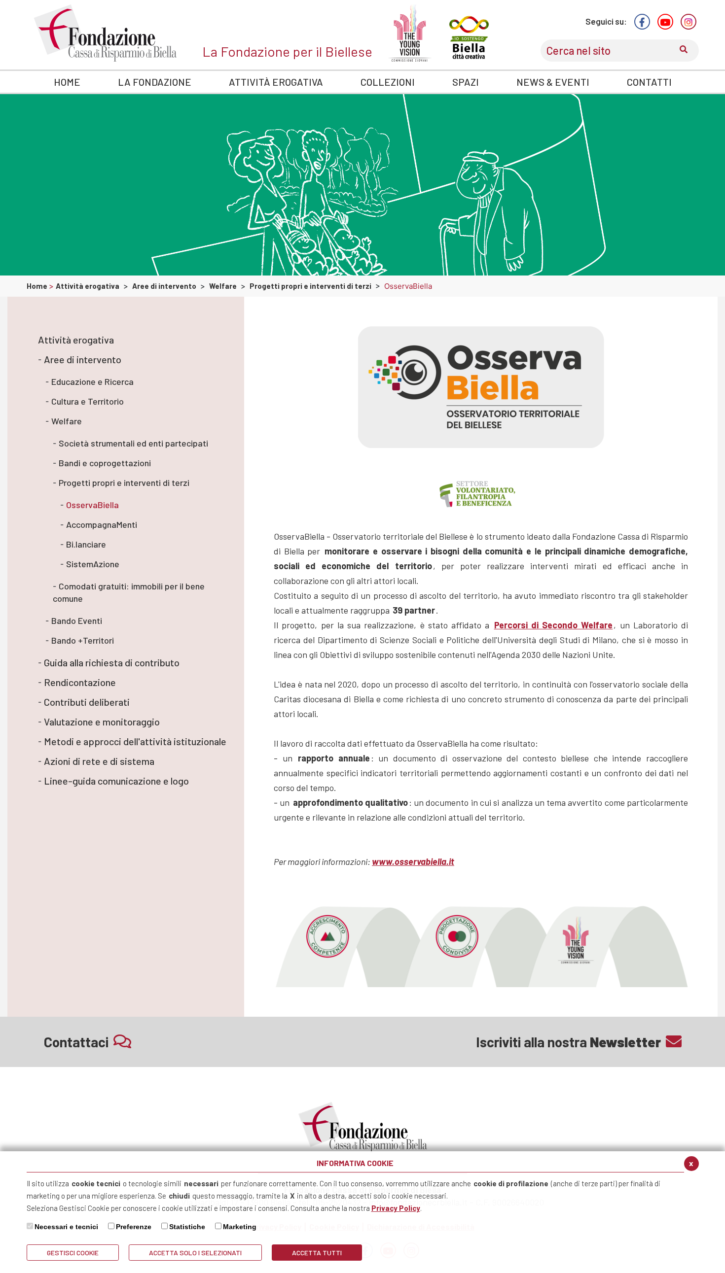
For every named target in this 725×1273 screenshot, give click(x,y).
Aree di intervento (164, 285)
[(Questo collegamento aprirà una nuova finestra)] (642, 22)
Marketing (239, 1227)
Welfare (223, 285)
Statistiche (187, 1227)
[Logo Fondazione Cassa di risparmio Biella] (105, 33)
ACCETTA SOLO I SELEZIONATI (195, 1252)
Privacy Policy (395, 1208)
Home (38, 285)
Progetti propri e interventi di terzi (310, 285)
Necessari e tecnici (66, 1227)
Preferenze (133, 1227)
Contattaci (76, 1041)
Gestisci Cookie (73, 1252)
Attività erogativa (87, 285)
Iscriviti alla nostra (568, 1041)
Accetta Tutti (317, 1252)
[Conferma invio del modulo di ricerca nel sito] (683, 50)
